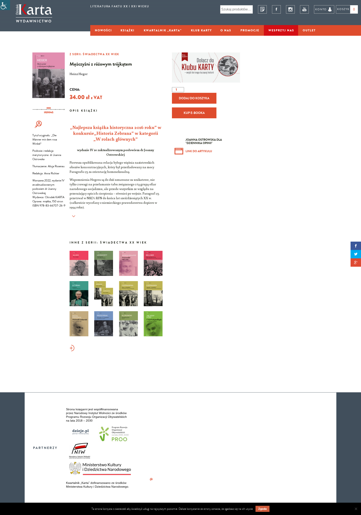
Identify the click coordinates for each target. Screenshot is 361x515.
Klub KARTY (201, 30)
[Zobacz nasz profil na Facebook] (276, 9)
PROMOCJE (249, 30)
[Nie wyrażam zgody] (356, 509)
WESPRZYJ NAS (281, 30)
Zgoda (262, 508)
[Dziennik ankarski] (79, 323)
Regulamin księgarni (222, 405)
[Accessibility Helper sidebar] (5, 5)
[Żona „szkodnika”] (128, 293)
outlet (309, 30)
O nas (225, 30)
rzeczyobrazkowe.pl (225, 439)
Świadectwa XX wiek (101, 54)
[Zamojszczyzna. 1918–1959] (128, 323)
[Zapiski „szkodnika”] (153, 293)
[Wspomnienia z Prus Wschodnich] (103, 263)
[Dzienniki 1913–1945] (128, 263)
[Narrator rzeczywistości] (103, 323)
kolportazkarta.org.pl (153, 479)
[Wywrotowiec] (79, 263)
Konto (321, 9)
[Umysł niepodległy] (153, 323)
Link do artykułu (199, 151)
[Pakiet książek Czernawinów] (103, 293)
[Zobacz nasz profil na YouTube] (304, 9)
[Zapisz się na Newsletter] (262, 9)
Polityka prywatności (224, 420)
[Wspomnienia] (38, 128)
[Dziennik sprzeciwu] (153, 263)
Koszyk (343, 9)
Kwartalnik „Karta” (163, 30)
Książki (128, 30)
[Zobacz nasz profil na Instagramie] (290, 9)
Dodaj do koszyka (194, 98)
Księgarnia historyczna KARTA (257, 449)
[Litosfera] (79, 293)
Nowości (103, 30)
